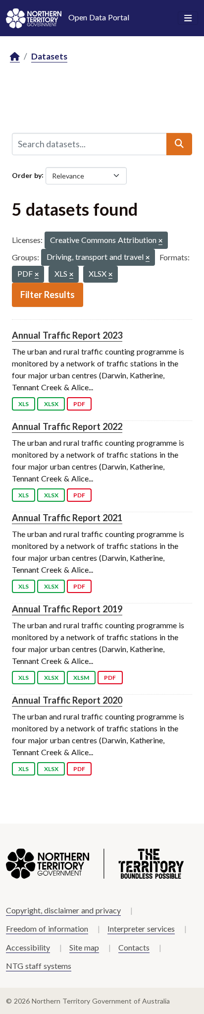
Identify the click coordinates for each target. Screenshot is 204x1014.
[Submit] (179, 144)
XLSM (81, 677)
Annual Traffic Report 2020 (67, 700)
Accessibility (28, 947)
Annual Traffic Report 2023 (67, 335)
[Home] (15, 56)
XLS (23, 404)
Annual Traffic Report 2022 (67, 426)
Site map (84, 947)
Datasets (49, 56)
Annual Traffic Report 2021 (67, 517)
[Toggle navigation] (188, 18)
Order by (27, 175)
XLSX (51, 404)
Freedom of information (47, 928)
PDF (79, 404)
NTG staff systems (38, 965)
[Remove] (160, 241)
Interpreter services (141, 928)
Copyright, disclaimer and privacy (63, 910)
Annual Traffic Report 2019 (67, 608)
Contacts (134, 947)
